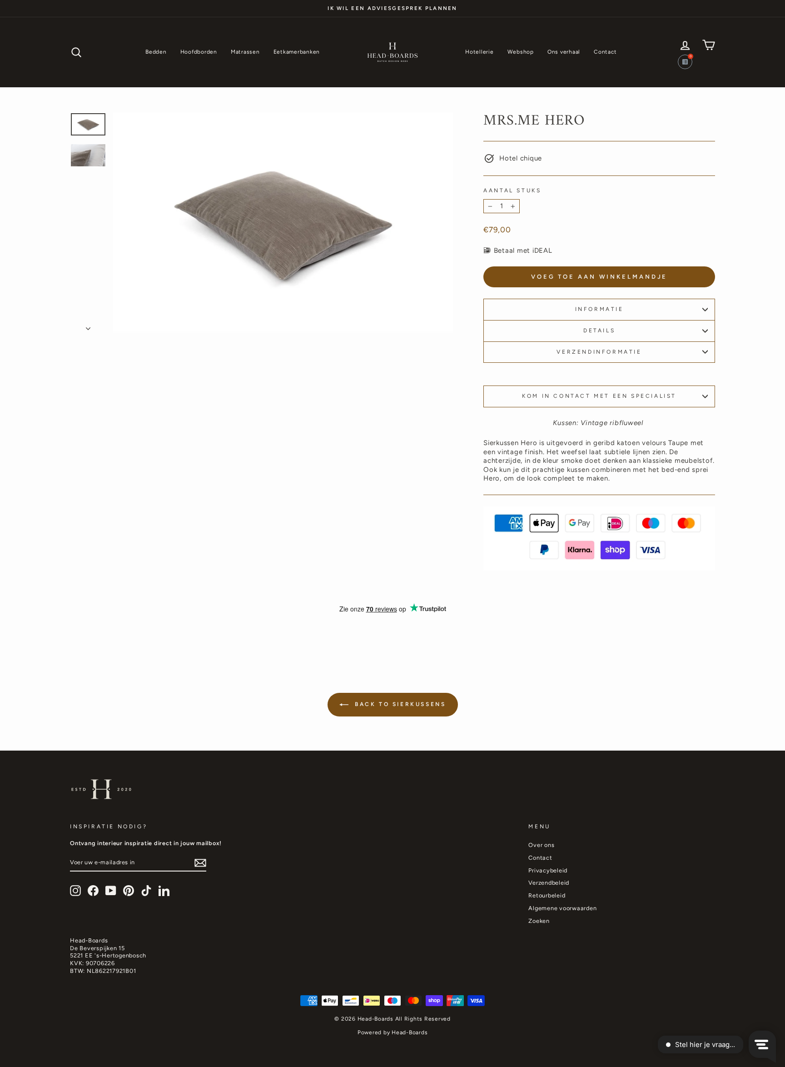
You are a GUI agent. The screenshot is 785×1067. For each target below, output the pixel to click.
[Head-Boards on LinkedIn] (164, 890)
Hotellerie (479, 52)
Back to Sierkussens (399, 704)
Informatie (599, 309)
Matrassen (245, 52)
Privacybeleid (547, 870)
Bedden (156, 52)
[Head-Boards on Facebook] (93, 890)
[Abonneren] (200, 862)
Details (599, 330)
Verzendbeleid (548, 882)
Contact (605, 52)
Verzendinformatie (598, 352)
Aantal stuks (512, 190)
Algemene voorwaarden (562, 908)
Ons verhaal (563, 52)
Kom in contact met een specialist (599, 396)
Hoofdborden (198, 52)
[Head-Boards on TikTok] (146, 890)
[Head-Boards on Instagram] (75, 890)
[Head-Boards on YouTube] (110, 890)
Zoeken (539, 920)
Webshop (520, 52)
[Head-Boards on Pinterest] (128, 890)
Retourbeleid (546, 895)
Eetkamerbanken (296, 52)
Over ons (541, 845)
